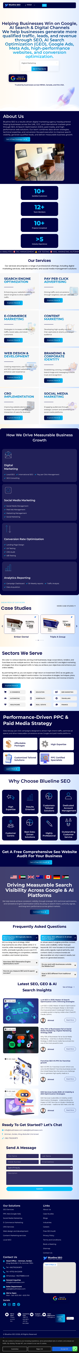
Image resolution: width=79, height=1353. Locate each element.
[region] (39, 1345)
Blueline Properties (58, 637)
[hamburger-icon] (44, 5)
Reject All (39, 1349)
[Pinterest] (18, 1304)
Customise (14, 1349)
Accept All (64, 1349)
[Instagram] (9, 1304)
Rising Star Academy (21, 637)
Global (29, 5)
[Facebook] (4, 1304)
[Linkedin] (13, 1304)
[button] (2, 626)
